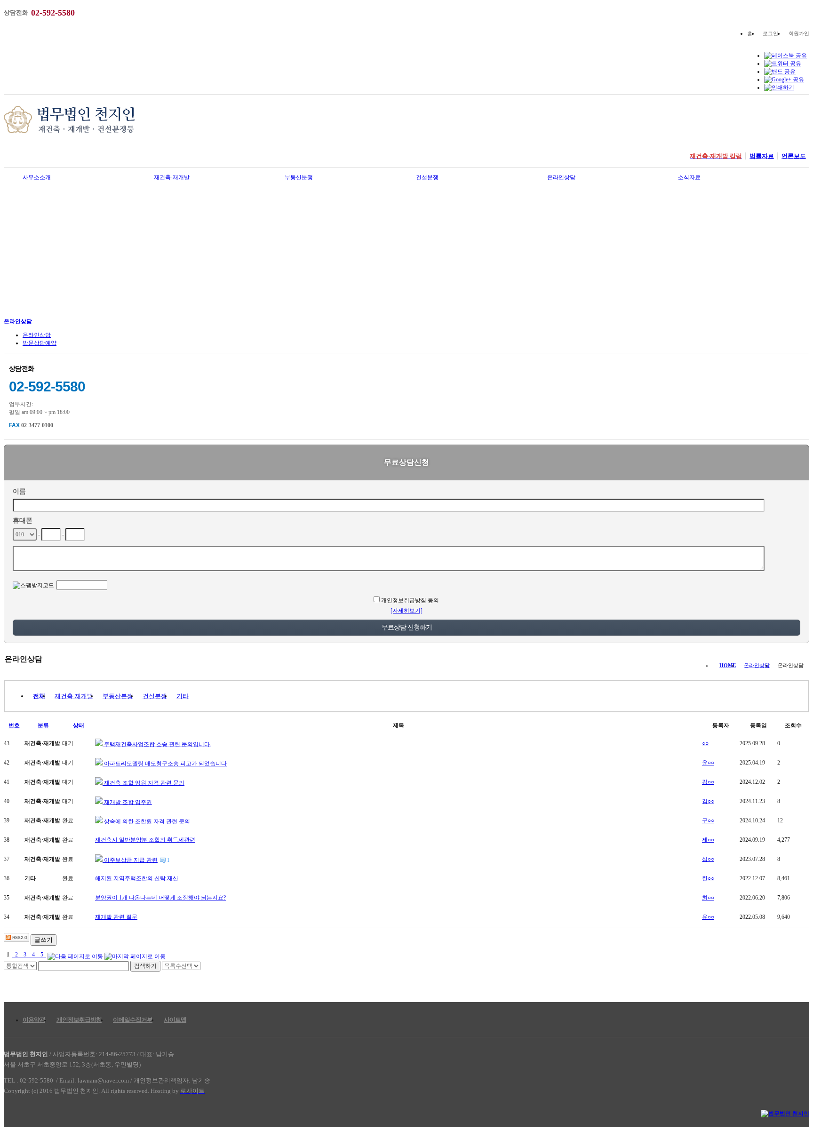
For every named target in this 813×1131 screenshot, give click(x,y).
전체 (39, 696)
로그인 (770, 33)
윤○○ (708, 762)
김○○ (708, 782)
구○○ (708, 820)
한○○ (708, 878)
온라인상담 (561, 177)
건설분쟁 (427, 177)
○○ (705, 743)
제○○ (708, 839)
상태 (78, 725)
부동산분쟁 (299, 177)
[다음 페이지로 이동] (75, 954)
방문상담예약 (39, 343)
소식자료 (689, 177)
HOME (727, 665)
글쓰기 (43, 939)
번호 (14, 725)
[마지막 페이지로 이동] (135, 954)
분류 (43, 725)
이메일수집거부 (132, 1019)
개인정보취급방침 (79, 1019)
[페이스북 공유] (785, 55)
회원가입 (799, 33)
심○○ (708, 859)
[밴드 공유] (780, 71)
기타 (182, 696)
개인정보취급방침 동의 (410, 600)
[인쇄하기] (779, 87)
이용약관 (34, 1019)
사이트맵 (175, 1019)
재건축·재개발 (172, 177)
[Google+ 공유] (784, 79)
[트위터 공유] (782, 63)
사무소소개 (37, 177)
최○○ (708, 897)
